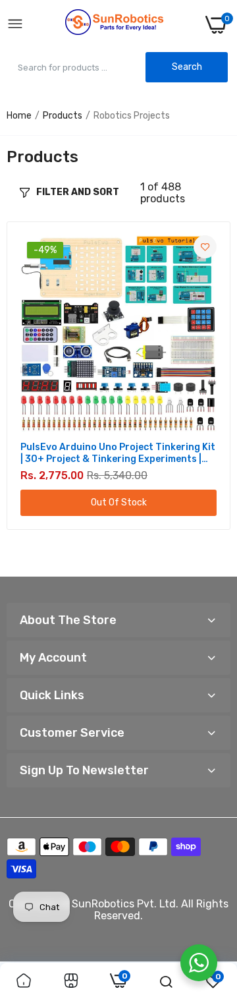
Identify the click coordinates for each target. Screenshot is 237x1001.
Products (62, 115)
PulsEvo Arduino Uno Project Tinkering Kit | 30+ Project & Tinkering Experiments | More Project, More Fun (117, 453)
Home (19, 115)
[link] (205, 246)
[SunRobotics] (114, 24)
